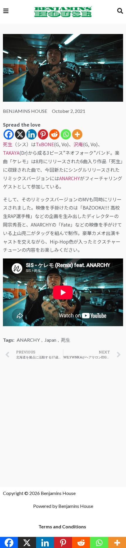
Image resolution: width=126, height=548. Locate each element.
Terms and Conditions (62, 526)
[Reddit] (54, 134)
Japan (50, 340)
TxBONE (45, 144)
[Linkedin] (31, 134)
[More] (77, 134)
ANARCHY (69, 178)
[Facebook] (9, 134)
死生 (7, 144)
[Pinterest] (43, 134)
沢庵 (78, 144)
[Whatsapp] (66, 134)
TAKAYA (11, 152)
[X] (20, 134)
